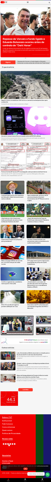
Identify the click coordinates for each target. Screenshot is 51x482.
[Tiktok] (14, 444)
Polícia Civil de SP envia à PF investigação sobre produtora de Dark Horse (24, 172)
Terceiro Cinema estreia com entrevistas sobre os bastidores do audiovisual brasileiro (38, 241)
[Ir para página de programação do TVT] (9, 405)
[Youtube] (3, 444)
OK (25, 468)
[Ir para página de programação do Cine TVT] (25, 343)
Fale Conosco (7, 424)
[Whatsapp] (6, 444)
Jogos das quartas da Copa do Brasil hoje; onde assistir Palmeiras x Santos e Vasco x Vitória (38, 220)
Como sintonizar (8, 427)
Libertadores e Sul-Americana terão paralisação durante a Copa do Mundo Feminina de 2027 (11, 220)
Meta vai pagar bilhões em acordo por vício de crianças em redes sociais (11, 262)
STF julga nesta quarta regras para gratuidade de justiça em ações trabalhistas (38, 262)
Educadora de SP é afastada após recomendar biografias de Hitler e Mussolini (37, 306)
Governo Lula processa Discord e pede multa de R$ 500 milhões (21, 136)
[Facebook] (12, 444)
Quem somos (7, 430)
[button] (28, 2)
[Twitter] (10, 444)
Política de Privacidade (11, 433)
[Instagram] (8, 444)
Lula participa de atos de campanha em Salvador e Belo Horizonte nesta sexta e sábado (12, 197)
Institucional (7, 421)
